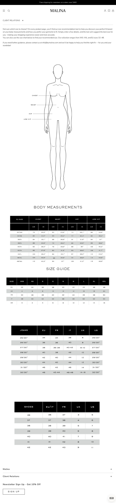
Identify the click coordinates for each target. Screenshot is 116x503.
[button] (9, 11)
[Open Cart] (113, 11)
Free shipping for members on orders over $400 (58, 2)
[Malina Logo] (58, 10)
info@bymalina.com (50, 42)
